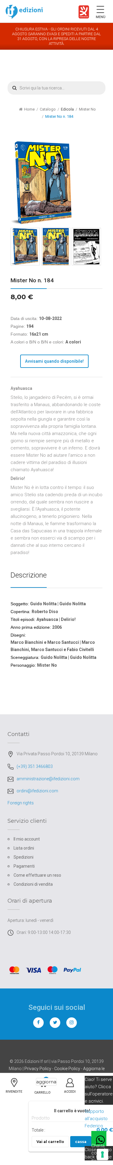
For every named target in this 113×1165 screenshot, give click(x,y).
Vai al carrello (50, 1141)
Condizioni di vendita (33, 884)
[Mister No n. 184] (25, 246)
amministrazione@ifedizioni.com (48, 778)
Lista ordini (24, 848)
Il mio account (27, 839)
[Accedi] (70, 1089)
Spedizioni (23, 857)
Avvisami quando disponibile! (54, 361)
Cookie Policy (67, 1068)
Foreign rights (21, 802)
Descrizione (29, 575)
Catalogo (48, 109)
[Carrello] (42, 1087)
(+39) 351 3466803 (35, 766)
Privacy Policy (37, 1068)
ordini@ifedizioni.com (37, 790)
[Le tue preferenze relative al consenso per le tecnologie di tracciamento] (102, 1154)
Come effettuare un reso (37, 875)
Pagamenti (24, 866)
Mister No (87, 109)
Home (29, 109)
